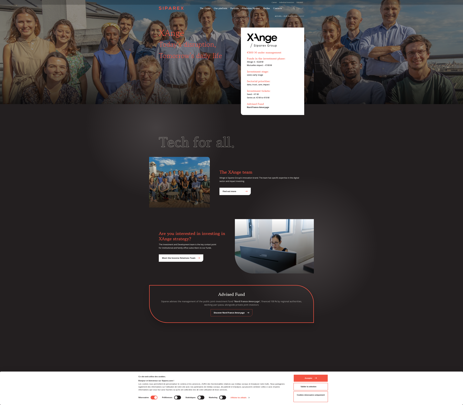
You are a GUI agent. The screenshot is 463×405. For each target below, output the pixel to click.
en (299, 8)
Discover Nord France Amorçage (229, 312)
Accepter (308, 378)
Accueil (278, 16)
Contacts (277, 8)
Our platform (220, 8)
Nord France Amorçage (258, 107)
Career (274, 2)
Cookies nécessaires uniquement (311, 395)
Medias (266, 8)
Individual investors (286, 2)
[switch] (177, 397)
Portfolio (234, 8)
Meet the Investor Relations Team (178, 258)
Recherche (294, 8)
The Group (205, 8)
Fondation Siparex (251, 8)
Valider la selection (308, 387)
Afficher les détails (238, 398)
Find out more (229, 191)
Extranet (299, 2)
